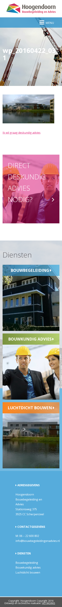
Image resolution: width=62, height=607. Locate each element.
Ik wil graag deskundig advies (21, 133)
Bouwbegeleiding (30, 270)
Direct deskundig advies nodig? (27, 182)
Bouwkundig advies (29, 339)
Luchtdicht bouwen (30, 407)
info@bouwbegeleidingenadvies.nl (38, 541)
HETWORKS (48, 603)
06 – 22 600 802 (29, 536)
